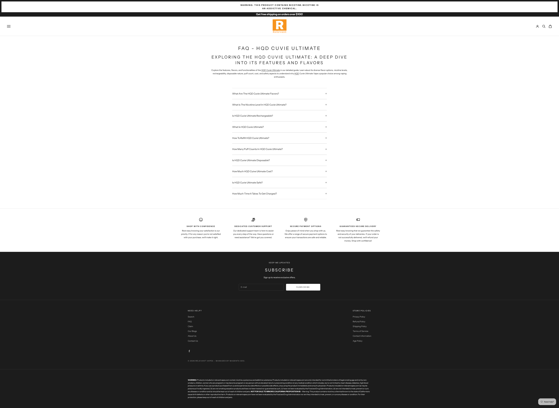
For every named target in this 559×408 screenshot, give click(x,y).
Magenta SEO (237, 361)
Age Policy (357, 341)
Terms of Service (360, 331)
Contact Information (362, 336)
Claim (190, 326)
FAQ (190, 321)
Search (191, 316)
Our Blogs (192, 331)
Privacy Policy (359, 316)
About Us (192, 336)
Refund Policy (359, 321)
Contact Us (193, 341)
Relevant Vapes (204, 361)
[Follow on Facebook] (189, 351)
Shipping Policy (360, 326)
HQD (296, 73)
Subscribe (303, 287)
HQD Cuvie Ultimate (270, 70)
